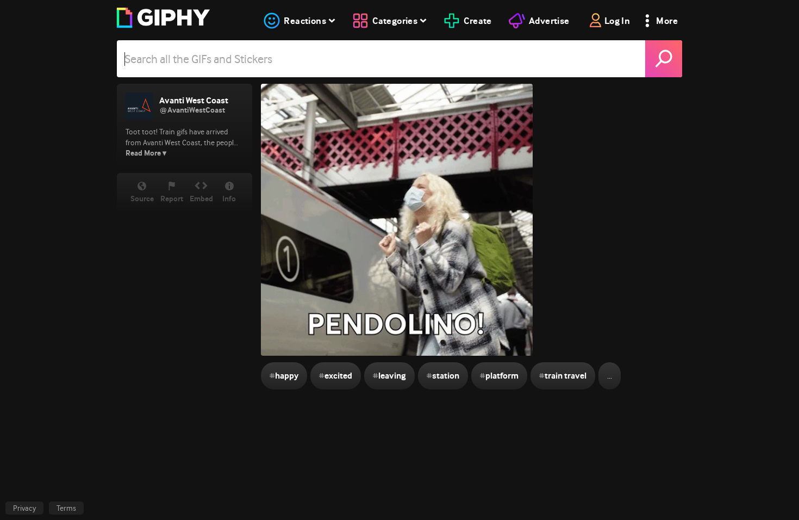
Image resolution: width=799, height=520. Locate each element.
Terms (66, 508)
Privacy (24, 508)
